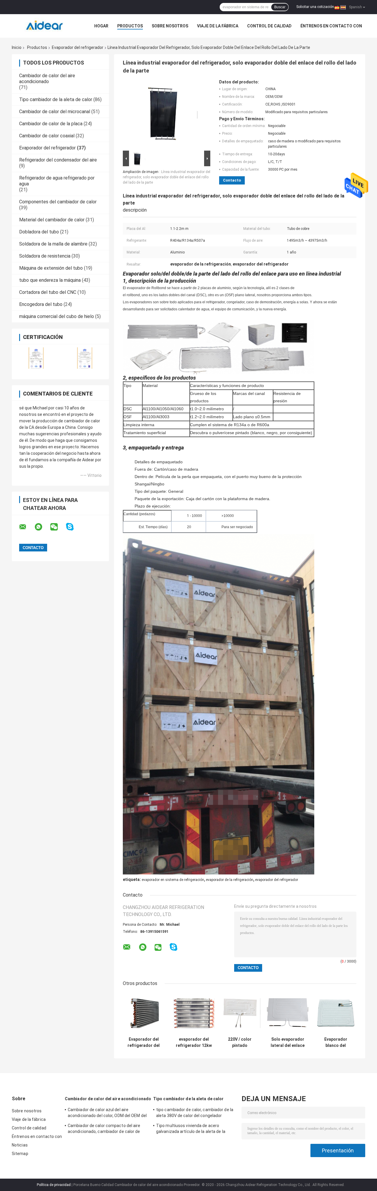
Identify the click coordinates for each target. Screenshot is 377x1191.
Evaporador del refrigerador (77, 47)
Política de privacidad (54, 1185)
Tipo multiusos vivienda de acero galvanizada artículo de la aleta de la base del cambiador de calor (190, 1129)
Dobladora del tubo (39, 232)
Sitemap (20, 1153)
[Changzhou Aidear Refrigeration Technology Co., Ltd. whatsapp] (42, 527)
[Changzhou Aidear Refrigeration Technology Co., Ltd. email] (26, 527)
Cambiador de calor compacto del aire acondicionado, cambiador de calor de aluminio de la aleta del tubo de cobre (104, 1129)
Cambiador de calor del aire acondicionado (47, 78)
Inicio (17, 47)
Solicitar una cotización (315, 7)
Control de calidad (269, 26)
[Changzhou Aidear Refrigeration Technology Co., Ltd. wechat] (57, 527)
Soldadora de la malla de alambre (53, 244)
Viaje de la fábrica (217, 26)
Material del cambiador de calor (52, 220)
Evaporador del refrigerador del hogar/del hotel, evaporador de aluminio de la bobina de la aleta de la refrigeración (143, 1042)
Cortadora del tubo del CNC (47, 292)
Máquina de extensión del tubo (51, 268)
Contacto (232, 180)
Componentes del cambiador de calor (58, 202)
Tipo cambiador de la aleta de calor (55, 99)
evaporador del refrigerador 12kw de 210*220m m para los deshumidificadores (194, 1042)
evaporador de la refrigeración (229, 880)
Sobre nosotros (170, 26)
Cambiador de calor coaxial (47, 136)
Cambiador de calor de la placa (50, 123)
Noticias (20, 1145)
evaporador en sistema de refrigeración (173, 880)
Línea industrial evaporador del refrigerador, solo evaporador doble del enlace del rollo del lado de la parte (166, 177)
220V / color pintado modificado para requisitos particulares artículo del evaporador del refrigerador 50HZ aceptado (239, 1042)
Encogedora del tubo (40, 304)
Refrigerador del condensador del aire (58, 160)
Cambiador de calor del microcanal (54, 111)
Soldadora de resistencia (44, 256)
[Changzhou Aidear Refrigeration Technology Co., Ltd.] (44, 26)
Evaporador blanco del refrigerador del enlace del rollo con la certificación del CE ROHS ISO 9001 (335, 1042)
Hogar (101, 26)
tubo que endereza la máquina (50, 280)
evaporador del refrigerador (276, 880)
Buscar (279, 7)
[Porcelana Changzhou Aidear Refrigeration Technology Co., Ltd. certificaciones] (36, 358)
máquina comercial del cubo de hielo (56, 316)
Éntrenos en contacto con (331, 26)
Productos (130, 26)
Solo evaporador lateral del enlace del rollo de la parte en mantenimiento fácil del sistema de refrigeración (288, 1042)
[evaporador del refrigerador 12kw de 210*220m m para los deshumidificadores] (194, 1013)
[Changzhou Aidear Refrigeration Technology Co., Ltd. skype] (73, 527)
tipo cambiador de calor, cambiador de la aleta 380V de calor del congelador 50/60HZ (194, 1113)
